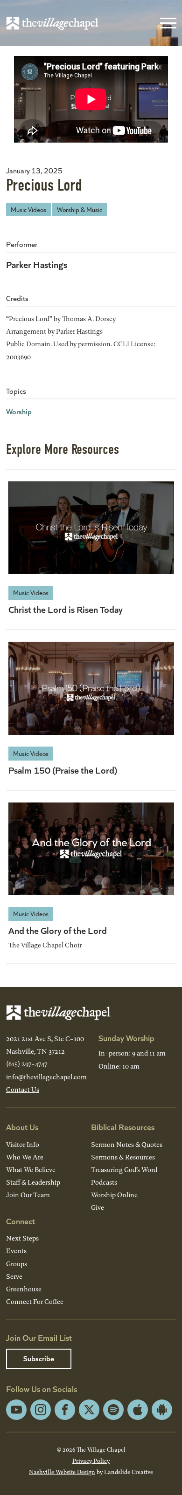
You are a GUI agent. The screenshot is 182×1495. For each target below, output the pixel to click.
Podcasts (104, 1182)
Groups (16, 1264)
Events (16, 1250)
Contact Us (22, 1089)
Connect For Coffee (34, 1301)
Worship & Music (79, 209)
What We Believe (31, 1169)
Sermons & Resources (123, 1157)
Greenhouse (24, 1289)
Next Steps (22, 1238)
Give (97, 1207)
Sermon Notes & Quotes (126, 1144)
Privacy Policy (91, 1460)
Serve (14, 1276)
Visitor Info (22, 1144)
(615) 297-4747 (26, 1064)
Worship (19, 411)
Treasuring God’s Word (124, 1169)
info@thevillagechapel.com (46, 1077)
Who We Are (24, 1157)
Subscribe (38, 1358)
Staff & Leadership (33, 1182)
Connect (20, 1221)
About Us (22, 1126)
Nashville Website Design (62, 1472)
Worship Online (114, 1195)
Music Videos (28, 209)
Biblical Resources (122, 1126)
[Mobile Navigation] (166, 23)
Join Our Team (28, 1195)
